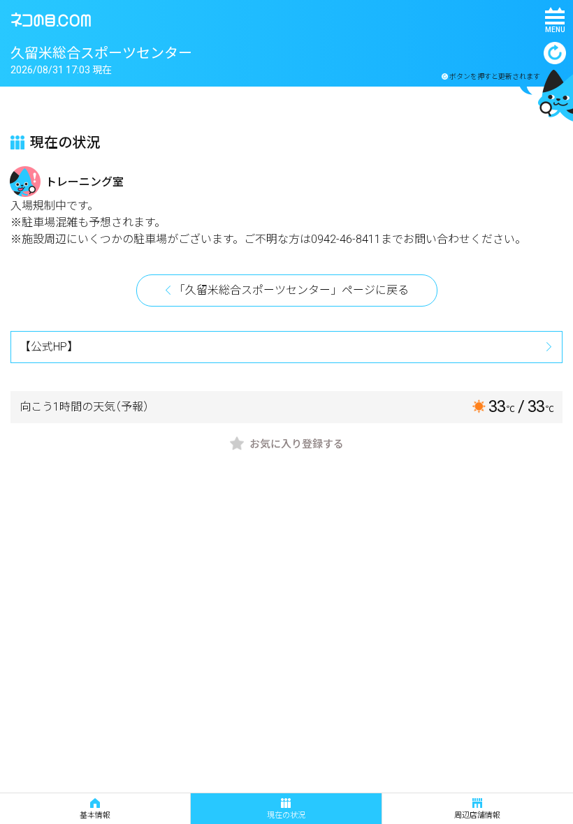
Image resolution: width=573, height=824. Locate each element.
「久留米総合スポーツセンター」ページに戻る (291, 290)
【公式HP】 (49, 346)
